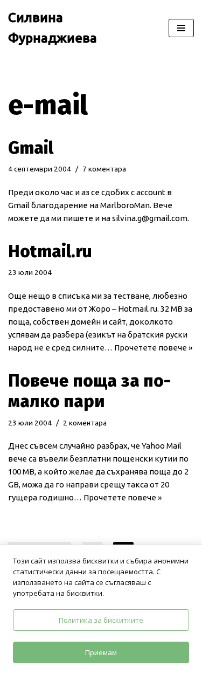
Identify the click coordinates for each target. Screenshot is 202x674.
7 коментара (104, 168)
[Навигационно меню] (181, 28)
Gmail (30, 147)
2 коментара (85, 422)
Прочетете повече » (153, 347)
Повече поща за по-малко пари (89, 390)
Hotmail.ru (50, 251)
